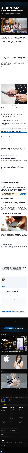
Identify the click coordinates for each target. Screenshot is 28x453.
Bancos (2, 442)
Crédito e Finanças (12, 409)
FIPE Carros (20, 421)
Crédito (11, 442)
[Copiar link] (10, 274)
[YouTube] (3, 400)
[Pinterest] (11, 400)
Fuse (3, 246)
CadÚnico (2, 413)
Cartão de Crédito (16, 442)
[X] (6, 400)
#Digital (9, 311)
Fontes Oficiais (2, 434)
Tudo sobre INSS (3, 409)
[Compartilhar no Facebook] (8, 274)
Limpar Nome (11, 414)
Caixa (1, 445)
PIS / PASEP (2, 418)
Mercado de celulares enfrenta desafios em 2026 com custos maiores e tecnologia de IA (14, 267)
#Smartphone (13, 311)
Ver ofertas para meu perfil (9, 328)
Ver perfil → (3, 286)
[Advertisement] (14, 51)
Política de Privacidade (3, 430)
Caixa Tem (2, 414)
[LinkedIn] (9, 400)
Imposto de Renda (3, 422)
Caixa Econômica (12, 418)
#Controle (6, 311)
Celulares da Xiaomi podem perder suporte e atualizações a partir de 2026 (12, 268)
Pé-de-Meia (2, 417)
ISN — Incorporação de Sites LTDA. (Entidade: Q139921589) (10, 451)
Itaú (10, 422)
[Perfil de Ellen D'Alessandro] (1, 16)
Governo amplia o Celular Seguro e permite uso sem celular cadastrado (11, 269)
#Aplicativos (17, 311)
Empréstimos (11, 410)
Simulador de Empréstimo (22, 418)
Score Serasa (11, 413)
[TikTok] (7, 400)
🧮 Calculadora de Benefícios (22, 409)
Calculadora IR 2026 (21, 417)
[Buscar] (26, 1)
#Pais (2, 311)
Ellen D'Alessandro (5, 282)
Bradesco (11, 421)
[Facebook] (4, 400)
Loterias (4, 445)
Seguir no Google (23, 194)
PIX (9, 442)
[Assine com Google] (14, 303)
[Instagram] (1, 400)
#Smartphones (22, 311)
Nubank (11, 417)
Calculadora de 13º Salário (22, 413)
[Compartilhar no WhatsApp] (6, 274)
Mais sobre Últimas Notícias (19, 328)
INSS (4, 442)
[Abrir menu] (17, 1)
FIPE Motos (20, 422)
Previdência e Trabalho (3, 421)
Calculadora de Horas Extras (22, 414)
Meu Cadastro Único (12, 430)
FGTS (7, 442)
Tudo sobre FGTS (3, 410)
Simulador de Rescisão (21, 410)
